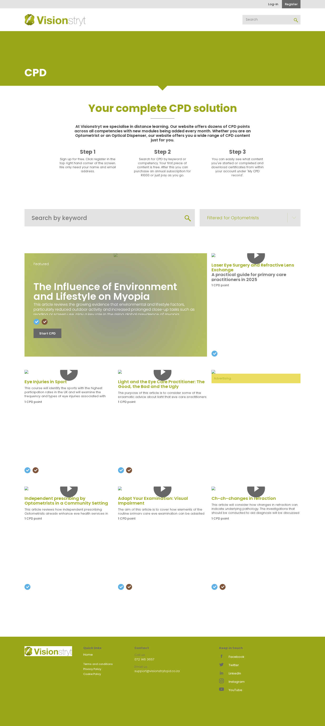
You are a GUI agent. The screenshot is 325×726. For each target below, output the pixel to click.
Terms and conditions (98, 664)
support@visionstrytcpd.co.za (157, 671)
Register (291, 4)
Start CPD (47, 333)
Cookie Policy (92, 674)
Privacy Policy (92, 669)
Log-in (273, 4)
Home (88, 654)
